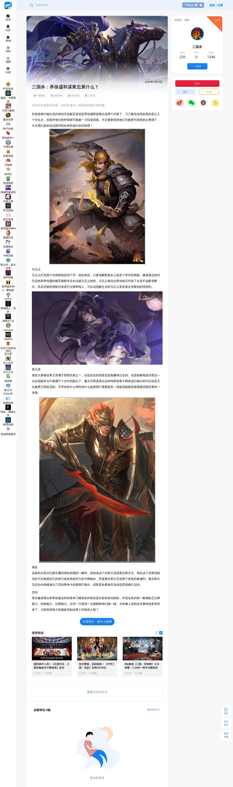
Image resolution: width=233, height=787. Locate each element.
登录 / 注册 (216, 5)
